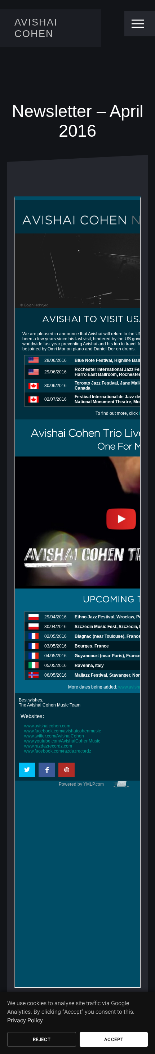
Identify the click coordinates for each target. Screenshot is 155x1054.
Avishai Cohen (36, 28)
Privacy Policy (25, 1020)
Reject (42, 1039)
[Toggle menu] (138, 23)
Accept (114, 1039)
